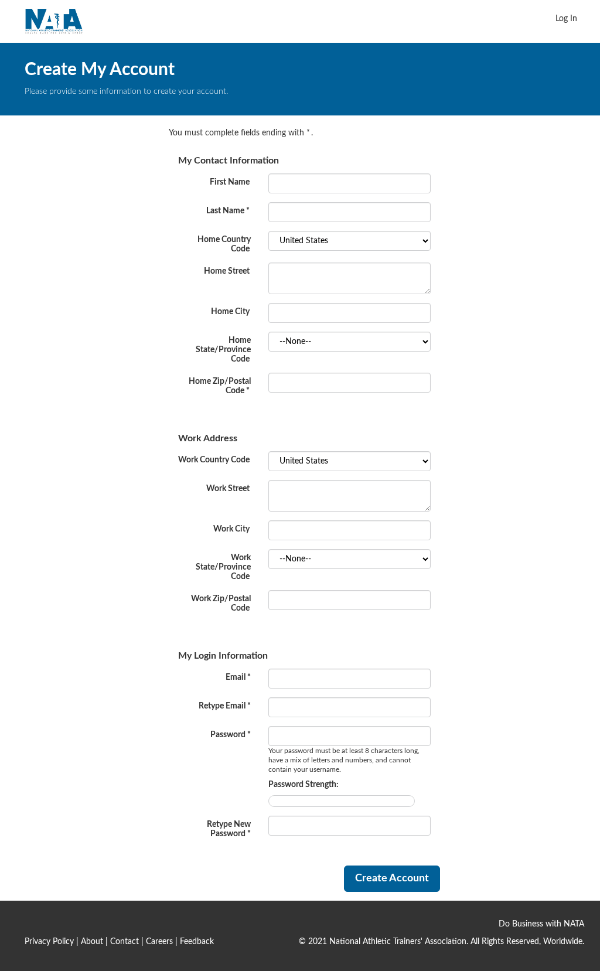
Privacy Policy (49, 942)
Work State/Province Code (223, 567)
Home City (230, 312)
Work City (231, 529)
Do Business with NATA (541, 924)
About (92, 942)
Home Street (227, 271)
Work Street (228, 489)
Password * (230, 735)
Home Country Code (224, 244)
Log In (566, 19)
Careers (159, 942)
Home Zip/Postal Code (220, 386)
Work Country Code (214, 460)
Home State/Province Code (223, 349)
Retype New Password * (229, 829)
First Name (230, 182)
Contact (124, 942)
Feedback (197, 942)
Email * (238, 677)
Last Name (228, 211)
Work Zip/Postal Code (221, 603)
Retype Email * (225, 706)
